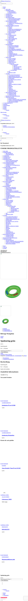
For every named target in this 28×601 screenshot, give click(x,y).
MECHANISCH (11, 11)
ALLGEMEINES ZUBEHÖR (14, 49)
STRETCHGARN (12, 62)
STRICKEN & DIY (10, 97)
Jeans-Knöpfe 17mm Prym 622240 (11, 468)
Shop (4, 8)
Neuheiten (5, 104)
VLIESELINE (11, 56)
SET (9, 71)
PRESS (9, 42)
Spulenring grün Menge (5, 350)
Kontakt (4, 107)
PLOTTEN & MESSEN (13, 45)
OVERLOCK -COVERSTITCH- (15, 23)
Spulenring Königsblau (8, 435)
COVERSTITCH (9, 15)
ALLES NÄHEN (12, 58)
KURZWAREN (9, 44)
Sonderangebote (6, 105)
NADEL (10, 28)
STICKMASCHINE (10, 17)
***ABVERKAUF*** (8, 103)
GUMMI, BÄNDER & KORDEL (15, 55)
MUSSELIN (11, 82)
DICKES (15, 65)
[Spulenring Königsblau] (13, 428)
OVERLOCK (9, 14)
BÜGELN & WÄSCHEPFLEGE (13, 96)
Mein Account (3, 112)
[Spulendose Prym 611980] (13, 398)
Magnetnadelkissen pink (8, 559)
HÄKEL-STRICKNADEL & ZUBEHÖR (17, 99)
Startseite (5, 328)
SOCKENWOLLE (12, 98)
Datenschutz (23, 586)
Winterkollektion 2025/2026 (14, 76)
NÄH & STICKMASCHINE (14, 18)
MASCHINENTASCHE (11, 92)
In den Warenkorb (4, 352)
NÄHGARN (8, 57)
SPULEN (10, 26)
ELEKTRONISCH (12, 12)
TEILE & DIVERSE (12, 38)
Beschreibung (6, 357)
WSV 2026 (8, 9)
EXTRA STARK (12, 59)
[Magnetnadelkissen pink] (13, 552)
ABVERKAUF (4, 250)
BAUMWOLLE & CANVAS (14, 79)
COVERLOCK (9, 16)
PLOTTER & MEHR (10, 39)
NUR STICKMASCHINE (13, 19)
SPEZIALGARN (12, 72)
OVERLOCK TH (12, 94)
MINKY (10, 85)
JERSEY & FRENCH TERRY (14, 84)
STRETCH (8, 203)
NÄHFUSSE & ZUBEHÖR (14, 30)
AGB (2, 587)
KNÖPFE (10, 51)
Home (4, 7)
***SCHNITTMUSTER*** (14, 74)
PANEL (10, 87)
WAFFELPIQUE (12, 90)
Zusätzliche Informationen (8, 359)
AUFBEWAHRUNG (12, 53)
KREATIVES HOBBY (13, 101)
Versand (4, 106)
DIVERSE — (11, 24)
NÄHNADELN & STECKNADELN (16, 50)
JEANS (10, 83)
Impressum (17, 586)
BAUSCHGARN (14, 64)
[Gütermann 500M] (13, 491)
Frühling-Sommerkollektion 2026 (15, 77)
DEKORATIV (11, 60)
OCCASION (8, 33)
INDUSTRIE (11, 37)
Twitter (6, 354)
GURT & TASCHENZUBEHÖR (15, 100)
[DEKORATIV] (13, 522)
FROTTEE (10, 80)
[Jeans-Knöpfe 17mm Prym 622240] (13, 461)
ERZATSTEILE (11, 32)
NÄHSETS (10, 52)
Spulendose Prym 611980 (8, 405)
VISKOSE (10, 89)
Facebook (3, 354)
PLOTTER (10, 41)
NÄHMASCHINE (10, 10)
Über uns (5, 247)
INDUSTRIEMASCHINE (11, 21)
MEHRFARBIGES (18, 69)
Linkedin (10, 354)
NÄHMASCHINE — (13, 22)
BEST (25, 355)
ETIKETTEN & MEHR (13, 46)
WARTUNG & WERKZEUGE (15, 29)
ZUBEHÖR (10, 43)
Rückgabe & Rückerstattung (9, 126)
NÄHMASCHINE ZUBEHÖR (12, 25)
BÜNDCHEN (11, 78)
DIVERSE (10, 86)
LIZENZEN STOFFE (13, 91)
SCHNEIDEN (11, 48)
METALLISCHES (17, 66)
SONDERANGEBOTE (6, 252)
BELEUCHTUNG (12, 31)
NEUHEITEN (4, 251)
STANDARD (16, 67)
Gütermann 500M (7, 499)
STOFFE (8, 73)
